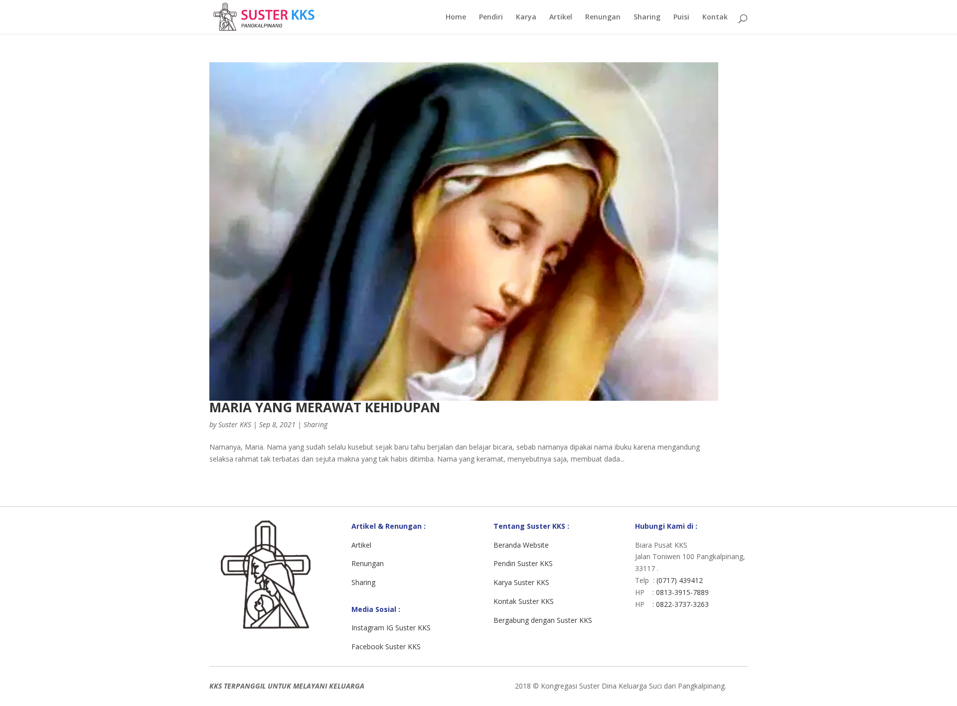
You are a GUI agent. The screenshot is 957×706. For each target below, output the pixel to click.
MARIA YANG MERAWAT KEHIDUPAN (324, 407)
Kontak (715, 17)
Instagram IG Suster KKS (391, 627)
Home (456, 17)
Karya (526, 17)
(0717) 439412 (679, 580)
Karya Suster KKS (521, 582)
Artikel (560, 17)
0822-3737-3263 (682, 604)
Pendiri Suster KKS (523, 563)
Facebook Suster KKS (386, 646)
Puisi (681, 17)
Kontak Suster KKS (523, 601)
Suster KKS (234, 424)
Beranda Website (521, 545)
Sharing (647, 17)
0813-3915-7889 (682, 592)
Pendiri (491, 17)
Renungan (603, 17)
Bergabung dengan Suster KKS (542, 620)
